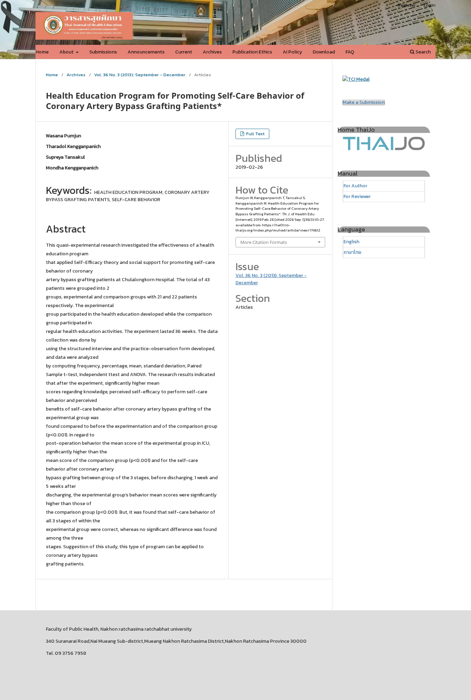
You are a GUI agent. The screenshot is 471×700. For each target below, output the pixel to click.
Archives (212, 52)
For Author (355, 185)
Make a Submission (363, 102)
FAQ (349, 52)
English (351, 241)
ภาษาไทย (352, 252)
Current (183, 52)
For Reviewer (357, 196)
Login (429, 5)
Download (324, 52)
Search (422, 52)
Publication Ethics (252, 52)
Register (407, 5)
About (66, 52)
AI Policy (292, 52)
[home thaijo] (383, 148)
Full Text (254, 133)
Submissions (103, 52)
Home (42, 52)
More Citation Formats (263, 242)
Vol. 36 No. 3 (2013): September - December (140, 74)
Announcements (146, 52)
